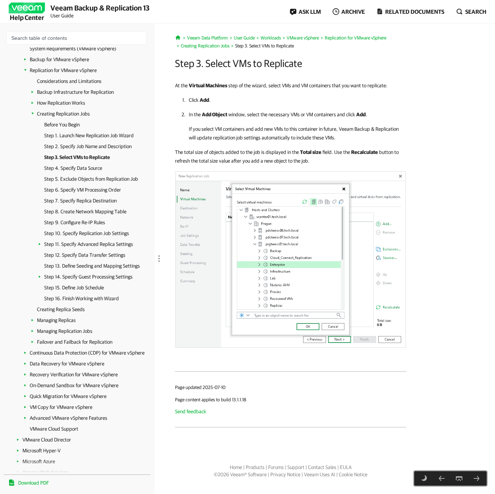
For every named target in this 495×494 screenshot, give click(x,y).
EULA (346, 467)
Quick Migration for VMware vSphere (68, 396)
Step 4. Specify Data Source (73, 168)
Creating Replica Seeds (61, 309)
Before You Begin (62, 124)
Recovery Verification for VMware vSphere (74, 374)
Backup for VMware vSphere (59, 59)
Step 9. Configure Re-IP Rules (74, 222)
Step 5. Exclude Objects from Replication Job (91, 179)
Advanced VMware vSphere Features (68, 418)
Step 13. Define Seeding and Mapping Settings (92, 266)
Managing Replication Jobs (64, 331)
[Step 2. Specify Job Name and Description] (441, 478)
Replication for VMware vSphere (63, 70)
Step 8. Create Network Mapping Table (85, 211)
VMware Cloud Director (46, 440)
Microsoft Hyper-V (41, 450)
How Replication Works (61, 103)
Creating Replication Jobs (63, 114)
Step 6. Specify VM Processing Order (82, 190)
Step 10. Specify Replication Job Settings (86, 233)
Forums (276, 467)
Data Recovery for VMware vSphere (67, 364)
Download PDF (33, 483)
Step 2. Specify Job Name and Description (88, 146)
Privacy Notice (285, 474)
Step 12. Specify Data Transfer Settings (84, 255)
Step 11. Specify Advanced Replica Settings (88, 244)
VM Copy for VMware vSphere (61, 407)
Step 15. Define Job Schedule (74, 287)
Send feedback (190, 411)
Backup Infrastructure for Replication (75, 92)
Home (236, 467)
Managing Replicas (56, 320)
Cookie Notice (353, 474)
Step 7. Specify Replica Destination (80, 201)
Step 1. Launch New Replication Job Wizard (89, 135)
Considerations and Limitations (69, 81)
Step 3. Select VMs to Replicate (77, 157)
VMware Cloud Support (54, 429)
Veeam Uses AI (319, 474)
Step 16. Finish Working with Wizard (81, 298)
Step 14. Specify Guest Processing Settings (88, 277)
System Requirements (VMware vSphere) (73, 48)
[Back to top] (459, 478)
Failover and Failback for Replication (74, 342)
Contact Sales (322, 467)
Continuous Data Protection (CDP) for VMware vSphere (87, 353)
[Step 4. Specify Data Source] (476, 478)
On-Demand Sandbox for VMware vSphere (74, 385)
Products (255, 467)
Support (295, 467)
